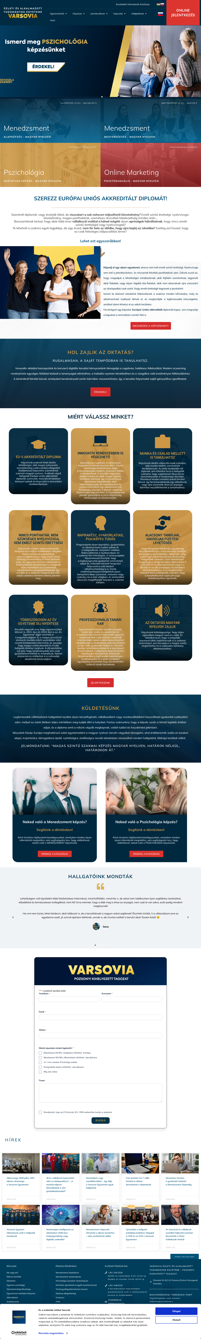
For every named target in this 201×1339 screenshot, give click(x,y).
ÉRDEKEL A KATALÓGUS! (55, 853)
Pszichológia (24, 172)
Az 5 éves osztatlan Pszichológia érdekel (60, 1062)
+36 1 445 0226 (115, 1272)
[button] (99, 96)
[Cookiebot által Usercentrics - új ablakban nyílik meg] (19, 1333)
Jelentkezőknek (97, 13)
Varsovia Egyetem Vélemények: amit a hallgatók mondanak (21, 1232)
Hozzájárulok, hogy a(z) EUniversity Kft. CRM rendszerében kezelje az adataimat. (78, 1112)
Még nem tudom (50, 1072)
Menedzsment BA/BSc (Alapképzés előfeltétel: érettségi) (67, 1053)
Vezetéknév (44, 994)
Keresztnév (107, 994)
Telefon (43, 1030)
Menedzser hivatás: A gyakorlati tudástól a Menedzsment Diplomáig (179, 1181)
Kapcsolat (118, 13)
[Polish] (162, 4)
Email (42, 1012)
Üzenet (42, 1080)
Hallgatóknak (137, 13)
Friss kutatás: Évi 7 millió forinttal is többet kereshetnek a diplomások (138, 1181)
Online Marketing (131, 172)
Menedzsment (26, 128)
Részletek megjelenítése (51, 1333)
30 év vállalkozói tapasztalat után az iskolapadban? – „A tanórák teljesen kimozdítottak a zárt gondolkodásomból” (60, 1185)
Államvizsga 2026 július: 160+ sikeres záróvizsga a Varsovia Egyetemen (21, 1181)
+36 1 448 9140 (115, 1285)
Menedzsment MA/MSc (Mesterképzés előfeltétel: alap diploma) (70, 1057)
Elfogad (176, 1311)
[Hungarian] (159, 4)
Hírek (52, 20)
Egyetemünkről (57, 13)
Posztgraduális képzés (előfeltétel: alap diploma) (64, 1067)
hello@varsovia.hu (116, 1303)
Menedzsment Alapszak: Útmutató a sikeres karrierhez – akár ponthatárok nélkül (100, 1232)
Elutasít (176, 1320)
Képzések (77, 13)
